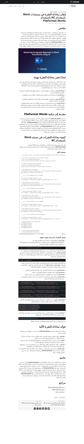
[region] (42, 193)
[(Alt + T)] (70, 6)
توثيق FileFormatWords (58, 389)
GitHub (42, 233)
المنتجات (42, 2)
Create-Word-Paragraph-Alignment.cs (26, 233)
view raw (63, 233)
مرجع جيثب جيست (59, 391)
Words (56, 397)
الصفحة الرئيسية (62, 12)
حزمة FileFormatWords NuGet (56, 387)
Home (73, 6)
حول (34, 2)
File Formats (62, 397)
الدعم (38, 2)
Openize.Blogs (53, 12)
